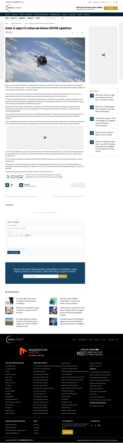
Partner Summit (66, 396)
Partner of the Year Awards (69, 394)
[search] (62, 18)
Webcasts (30, 18)
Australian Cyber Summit (40, 385)
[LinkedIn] (99, 425)
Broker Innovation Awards (40, 410)
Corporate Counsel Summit (69, 369)
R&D (90, 339)
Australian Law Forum (39, 394)
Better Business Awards (40, 405)
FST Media (8, 385)
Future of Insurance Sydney (69, 382)
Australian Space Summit (40, 399)
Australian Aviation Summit (41, 377)
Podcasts (96, 339)
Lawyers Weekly (10, 391)
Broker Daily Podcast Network (98, 377)
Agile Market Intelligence (12, 433)
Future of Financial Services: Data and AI (73, 377)
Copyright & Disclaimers (84, 440)
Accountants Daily (10, 366)
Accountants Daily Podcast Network (100, 372)
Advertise (96, 2)
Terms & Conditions (111, 440)
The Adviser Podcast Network (98, 391)
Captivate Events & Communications (15, 430)
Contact (103, 2)
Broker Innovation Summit (40, 413)
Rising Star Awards (67, 402)
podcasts (14, 18)
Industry (64, 14)
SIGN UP (111, 8)
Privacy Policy (98, 440)
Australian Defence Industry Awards (43, 388)
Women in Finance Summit (69, 413)
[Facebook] (91, 425)
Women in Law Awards (96, 363)
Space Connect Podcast (96, 389)
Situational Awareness (41, 14)
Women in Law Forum (96, 366)
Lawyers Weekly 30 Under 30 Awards (72, 388)
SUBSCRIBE (67, 432)
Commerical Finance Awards (70, 366)
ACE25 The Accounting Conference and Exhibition (47, 366)
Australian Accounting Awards (41, 369)
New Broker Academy (68, 391)
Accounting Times (10, 369)
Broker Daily (8, 377)
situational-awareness (29, 186)
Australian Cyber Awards (40, 383)
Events (38, 18)
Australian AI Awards (39, 371)
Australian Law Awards (39, 391)
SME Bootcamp (66, 407)
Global (80, 14)
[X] (95, 425)
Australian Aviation (10, 374)
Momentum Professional (97, 406)
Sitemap (36, 433)
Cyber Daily (8, 380)
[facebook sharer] (73, 33)
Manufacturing (55, 14)
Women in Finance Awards (69, 410)
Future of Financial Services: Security (72, 380)
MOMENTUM (18, 2)
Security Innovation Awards (69, 405)
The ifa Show (93, 394)
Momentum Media (10, 427)
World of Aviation (10, 413)
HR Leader (8, 388)
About (90, 2)
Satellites (28, 14)
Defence (86, 14)
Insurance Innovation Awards (70, 385)
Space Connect (9, 405)
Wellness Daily (9, 410)
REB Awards (65, 399)
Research (15, 14)
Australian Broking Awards (40, 380)
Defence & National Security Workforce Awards (75, 371)
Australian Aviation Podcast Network (100, 375)
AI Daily (7, 371)
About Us (36, 425)
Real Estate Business (11, 399)
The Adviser (8, 408)
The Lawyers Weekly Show (97, 397)
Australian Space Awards (40, 396)
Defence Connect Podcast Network (100, 380)
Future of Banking (67, 374)
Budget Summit (66, 363)
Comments (22, 18)
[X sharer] (77, 33)
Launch (7, 14)
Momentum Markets (11, 425)
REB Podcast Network (96, 386)
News (7, 18)
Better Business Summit (40, 408)
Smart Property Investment (13, 402)
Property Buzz (9, 396)
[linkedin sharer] (82, 33)
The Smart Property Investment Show (100, 400)
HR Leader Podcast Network (98, 383)
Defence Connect (10, 383)
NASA (21, 14)
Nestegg (7, 394)
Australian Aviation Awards (41, 374)
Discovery (72, 14)
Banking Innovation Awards (41, 402)
